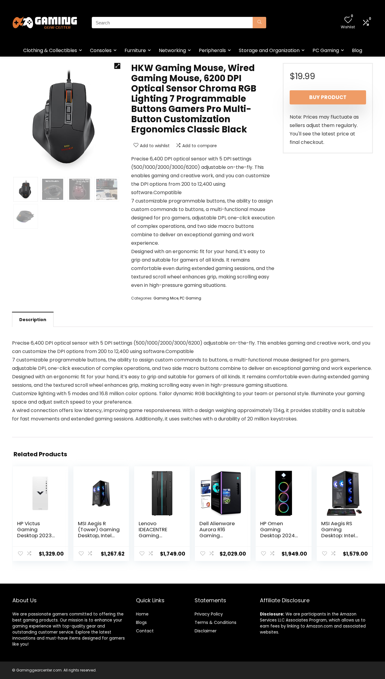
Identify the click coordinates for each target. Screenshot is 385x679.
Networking (172, 50)
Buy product (327, 97)
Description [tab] (32, 320)
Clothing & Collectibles (50, 50)
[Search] (259, 22)
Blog (357, 50)
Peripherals (212, 50)
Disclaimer (206, 631)
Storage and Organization (269, 50)
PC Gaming (326, 50)
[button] (117, 66)
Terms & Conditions (215, 622)
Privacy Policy (209, 614)
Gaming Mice (165, 298)
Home (142, 614)
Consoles (101, 50)
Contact (145, 631)
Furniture (135, 50)
